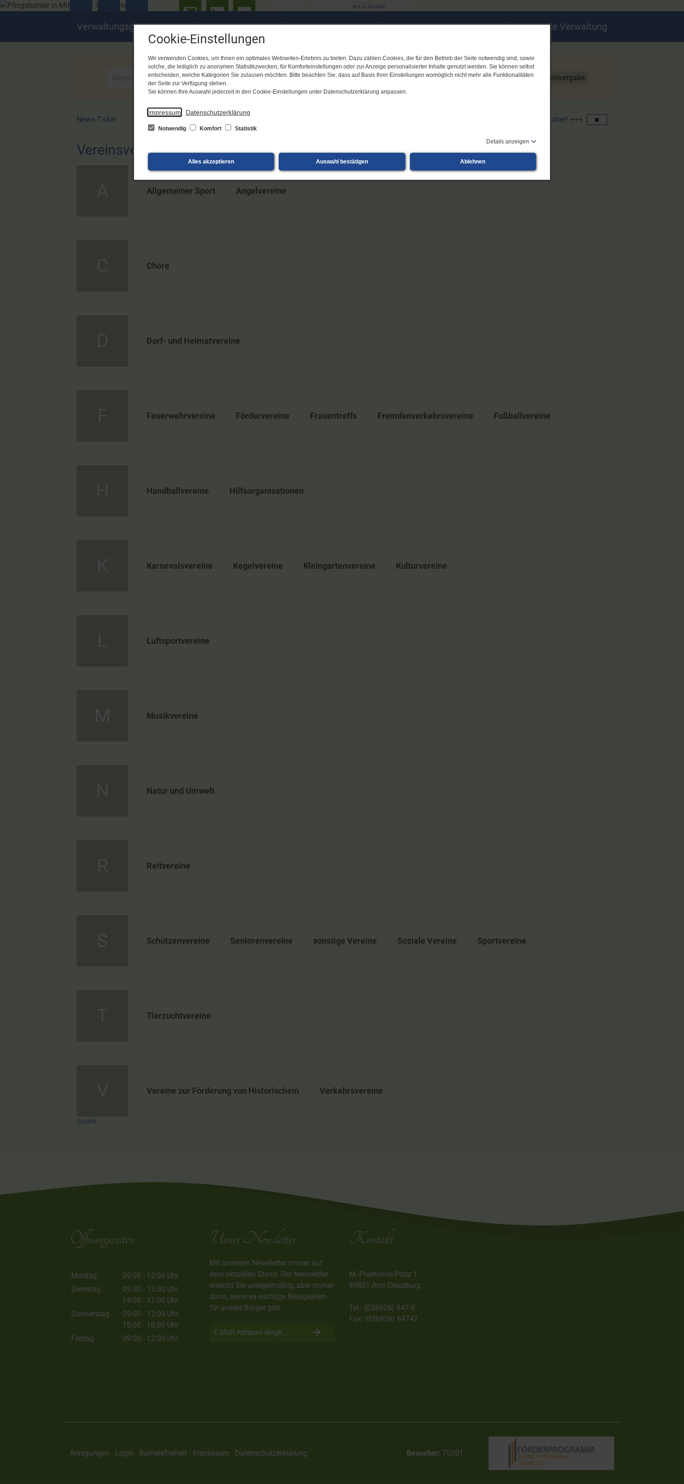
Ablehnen (472, 161)
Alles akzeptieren (211, 161)
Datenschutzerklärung (218, 112)
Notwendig (172, 128)
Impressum (164, 112)
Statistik (245, 128)
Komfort (210, 128)
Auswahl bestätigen (342, 161)
